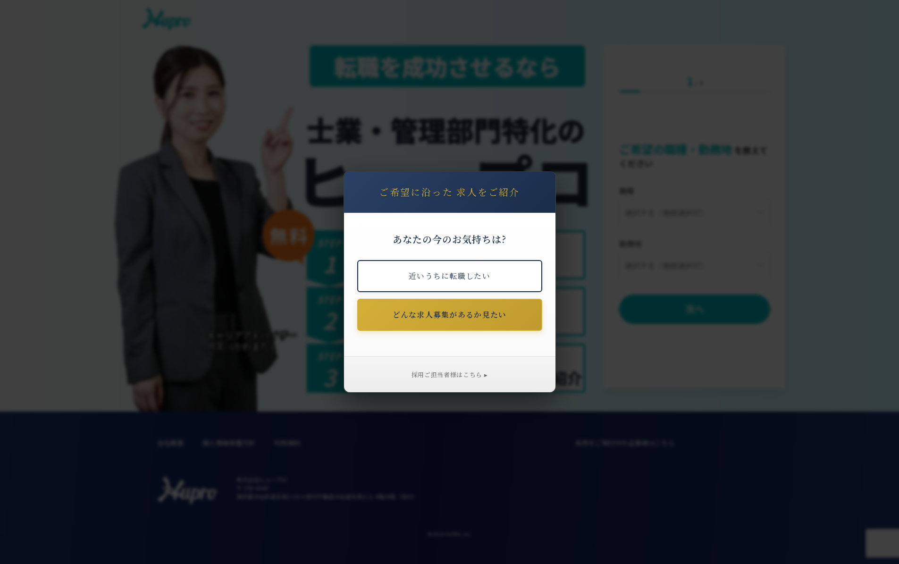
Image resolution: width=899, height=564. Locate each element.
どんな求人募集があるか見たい (450, 314)
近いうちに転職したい (449, 275)
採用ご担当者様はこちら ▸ (449, 374)
